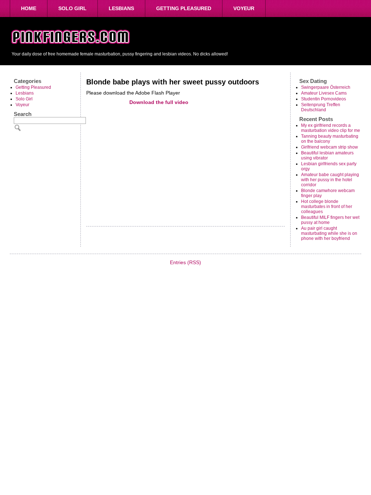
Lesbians (121, 8)
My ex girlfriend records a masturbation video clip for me (330, 128)
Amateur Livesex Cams (324, 93)
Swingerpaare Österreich (325, 87)
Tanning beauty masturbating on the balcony (329, 139)
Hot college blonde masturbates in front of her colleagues (326, 206)
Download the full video (158, 102)
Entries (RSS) (185, 262)
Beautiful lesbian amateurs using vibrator (327, 155)
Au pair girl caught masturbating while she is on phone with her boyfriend (329, 233)
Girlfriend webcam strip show (329, 147)
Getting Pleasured (183, 8)
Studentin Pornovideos (323, 98)
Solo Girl (72, 8)
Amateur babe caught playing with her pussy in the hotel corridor (330, 179)
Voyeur (243, 8)
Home (28, 8)
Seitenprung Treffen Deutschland (320, 107)
